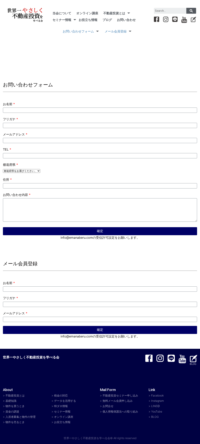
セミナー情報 (62, 20)
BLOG (155, 416)
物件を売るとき (15, 422)
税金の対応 (61, 395)
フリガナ (10, 119)
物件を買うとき (15, 406)
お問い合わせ (126, 20)
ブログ (107, 20)
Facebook (157, 395)
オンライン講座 (87, 13)
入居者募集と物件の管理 (20, 416)
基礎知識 (10, 400)
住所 (7, 179)
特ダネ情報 (61, 406)
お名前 (9, 104)
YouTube (156, 411)
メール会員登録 (116, 31)
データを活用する (65, 400)
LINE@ (155, 406)
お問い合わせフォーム (78, 31)
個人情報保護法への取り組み (120, 411)
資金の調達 (12, 411)
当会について (62, 13)
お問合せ (108, 406)
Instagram (157, 400)
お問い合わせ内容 (16, 195)
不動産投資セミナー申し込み (120, 395)
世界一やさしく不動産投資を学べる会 (31, 357)
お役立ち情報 (88, 20)
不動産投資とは (114, 13)
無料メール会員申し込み (118, 400)
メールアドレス (15, 134)
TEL (7, 149)
